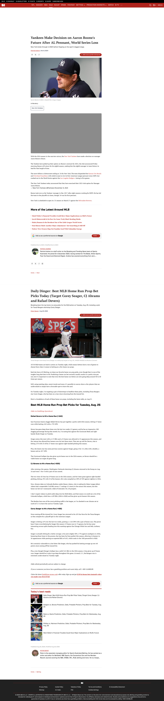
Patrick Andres (35, 51)
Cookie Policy (59, 687)
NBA (46, 5)
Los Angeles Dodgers (67, 178)
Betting (39, 672)
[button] (80, 5)
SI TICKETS (31, 1)
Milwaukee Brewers (85, 200)
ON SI (3, 1)
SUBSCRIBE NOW (58, 1)
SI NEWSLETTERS (21, 1)
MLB (51, 5)
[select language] (154, 5)
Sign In (160, 5)
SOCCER (39, 5)
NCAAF (57, 5)
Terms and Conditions (95, 687)
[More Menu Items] (121, 5)
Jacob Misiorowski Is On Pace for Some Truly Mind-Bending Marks (56, 219)
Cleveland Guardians (41, 176)
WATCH (111, 5)
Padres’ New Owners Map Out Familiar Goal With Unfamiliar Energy (57, 229)
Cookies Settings (93, 690)
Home (32, 273)
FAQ (72, 690)
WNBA (63, 5)
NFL (33, 5)
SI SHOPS (48, 1)
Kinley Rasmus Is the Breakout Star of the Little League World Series (57, 222)
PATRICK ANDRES (45, 249)
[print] (42, 263)
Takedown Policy (76, 687)
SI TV (117, 5)
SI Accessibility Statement (117, 687)
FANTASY (71, 5)
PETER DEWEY (44, 651)
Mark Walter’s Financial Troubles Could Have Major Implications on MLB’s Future (62, 216)
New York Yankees (37, 108)
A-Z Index (58, 690)
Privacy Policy (43, 687)
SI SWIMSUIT (10, 1)
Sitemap (41, 690)
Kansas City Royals (94, 173)
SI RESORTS (40, 1)
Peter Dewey (35, 311)
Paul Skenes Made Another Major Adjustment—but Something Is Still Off (58, 226)
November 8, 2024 (61, 188)
